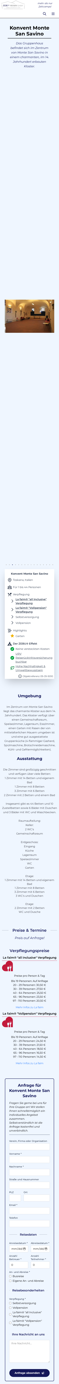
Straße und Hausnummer (24, 1179)
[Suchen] (45, 14)
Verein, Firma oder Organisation (28, 1141)
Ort (26, 1192)
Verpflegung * (17, 1298)
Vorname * (15, 1153)
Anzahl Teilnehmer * (38, 1257)
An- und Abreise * (19, 1272)
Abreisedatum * (40, 1243)
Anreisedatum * (18, 1243)
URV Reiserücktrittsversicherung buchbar (34, 657)
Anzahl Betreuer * (15, 1257)
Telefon (13, 1217)
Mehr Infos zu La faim (29, 1007)
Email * (13, 1205)
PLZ (11, 1192)
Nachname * (16, 1166)
